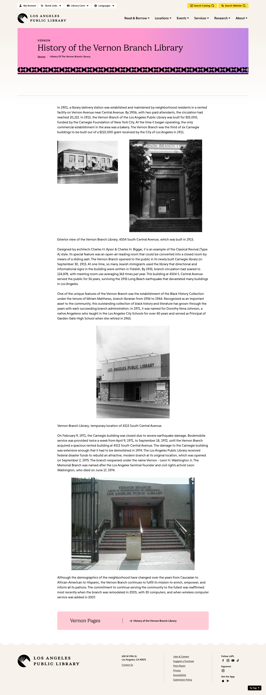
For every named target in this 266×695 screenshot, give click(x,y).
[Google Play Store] (228, 681)
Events (181, 18)
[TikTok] (238, 660)
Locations (162, 18)
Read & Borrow (135, 18)
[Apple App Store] (223, 681)
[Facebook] (223, 660)
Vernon (44, 40)
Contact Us (127, 665)
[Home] (42, 18)
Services (200, 18)
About (240, 18)
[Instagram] (228, 660)
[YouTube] (233, 660)
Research (221, 18)
